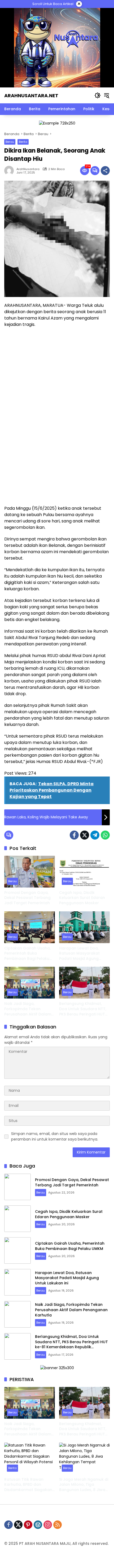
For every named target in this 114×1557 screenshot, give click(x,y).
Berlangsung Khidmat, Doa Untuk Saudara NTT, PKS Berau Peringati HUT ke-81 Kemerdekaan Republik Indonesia (82, 1009)
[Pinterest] (28, 1524)
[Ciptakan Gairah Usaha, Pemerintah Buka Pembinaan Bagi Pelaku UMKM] (29, 927)
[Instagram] (47, 1524)
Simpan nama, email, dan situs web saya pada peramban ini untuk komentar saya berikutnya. (54, 1136)
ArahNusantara (28, 169)
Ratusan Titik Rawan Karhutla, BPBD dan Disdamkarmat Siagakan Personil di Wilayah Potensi (28, 1485)
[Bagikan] (105, 170)
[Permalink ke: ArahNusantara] (10, 170)
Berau (10, 142)
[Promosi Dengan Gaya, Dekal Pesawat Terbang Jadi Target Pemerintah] (29, 872)
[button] (97, 95)
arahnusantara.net (31, 95)
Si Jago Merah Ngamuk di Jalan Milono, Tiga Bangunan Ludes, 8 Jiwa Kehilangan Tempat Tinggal (83, 1485)
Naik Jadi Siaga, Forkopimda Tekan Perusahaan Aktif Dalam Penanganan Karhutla (27, 1009)
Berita (23, 142)
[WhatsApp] (105, 835)
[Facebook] (74, 835)
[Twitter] (84, 835)
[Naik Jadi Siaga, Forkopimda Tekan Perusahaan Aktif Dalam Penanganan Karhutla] (29, 983)
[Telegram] (94, 835)
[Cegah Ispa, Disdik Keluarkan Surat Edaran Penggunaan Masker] (84, 872)
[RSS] (57, 1524)
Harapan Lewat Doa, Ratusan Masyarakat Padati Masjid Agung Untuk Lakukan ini (79, 953)
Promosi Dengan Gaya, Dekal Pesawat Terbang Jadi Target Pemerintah (27, 898)
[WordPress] (38, 1524)
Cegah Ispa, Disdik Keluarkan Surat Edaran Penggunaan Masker (82, 898)
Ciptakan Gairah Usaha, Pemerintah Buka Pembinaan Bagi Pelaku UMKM (27, 953)
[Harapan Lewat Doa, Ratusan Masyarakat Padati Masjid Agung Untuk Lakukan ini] (84, 927)
